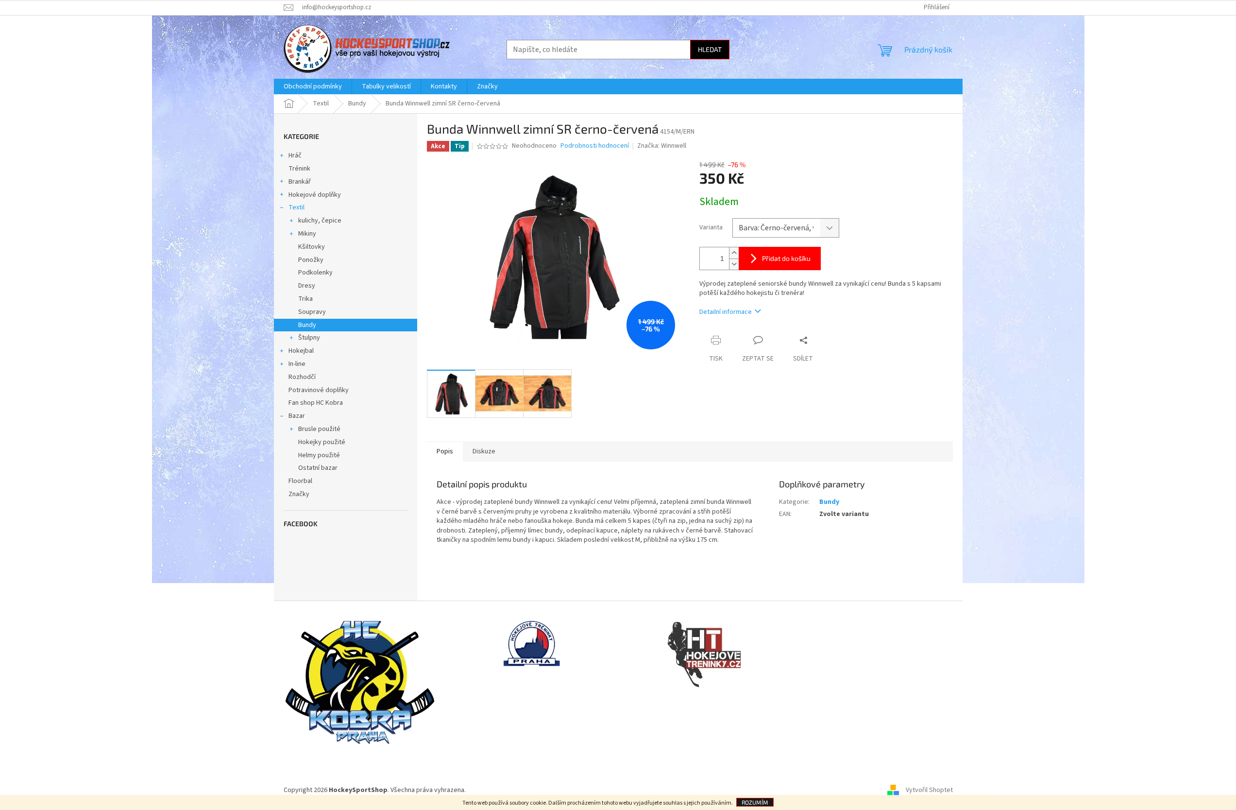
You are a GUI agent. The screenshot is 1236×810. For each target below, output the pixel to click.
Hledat (710, 49)
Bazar (296, 416)
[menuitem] (313, 86)
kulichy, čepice (319, 220)
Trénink (299, 168)
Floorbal (300, 481)
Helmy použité (319, 455)
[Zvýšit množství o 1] (734, 253)
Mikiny (307, 234)
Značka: (661, 146)
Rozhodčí (302, 377)
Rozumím (755, 802)
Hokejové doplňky (314, 195)
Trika (305, 299)
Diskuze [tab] (484, 451)
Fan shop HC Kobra (315, 403)
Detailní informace (725, 312)
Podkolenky (315, 272)
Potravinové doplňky (318, 390)
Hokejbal (301, 351)
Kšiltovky (311, 247)
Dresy (306, 286)
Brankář (299, 182)
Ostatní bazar (318, 468)
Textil (296, 207)
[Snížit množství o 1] (734, 264)
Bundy (307, 325)
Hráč (295, 155)
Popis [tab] (445, 451)
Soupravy (312, 312)
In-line (296, 364)
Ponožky (310, 260)
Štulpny (309, 338)
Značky (298, 494)
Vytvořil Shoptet (929, 790)
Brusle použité (319, 429)
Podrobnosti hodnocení (594, 146)
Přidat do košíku (786, 258)
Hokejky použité (321, 442)
